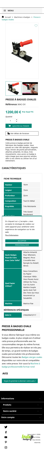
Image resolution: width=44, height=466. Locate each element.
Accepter (22, 241)
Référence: (11, 104)
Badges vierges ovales (32, 357)
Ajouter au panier (20, 126)
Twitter (6, 427)
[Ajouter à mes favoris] (36, 25)
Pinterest (6, 442)
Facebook (6, 432)
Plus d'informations (11, 235)
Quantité (9, 116)
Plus (16, 120)
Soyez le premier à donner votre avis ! (20, 381)
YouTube (6, 437)
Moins (16, 121)
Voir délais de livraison (20, 133)
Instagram (6, 447)
